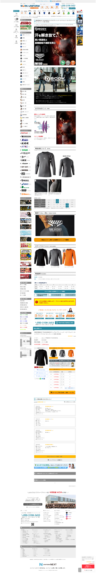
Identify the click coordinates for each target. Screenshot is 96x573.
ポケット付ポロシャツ (37, 543)
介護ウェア (24, 554)
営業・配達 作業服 (70, 24)
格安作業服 (22, 300)
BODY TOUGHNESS (44, 24)
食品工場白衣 (25, 556)
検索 (57, 4)
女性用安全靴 (69, 536)
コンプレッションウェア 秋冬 (63, 24)
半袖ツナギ (46, 532)
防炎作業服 (24, 535)
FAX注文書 (46, 514)
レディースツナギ (69, 533)
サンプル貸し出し (47, 519)
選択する (88, 566)
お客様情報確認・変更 (59, 522)
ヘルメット (35, 556)
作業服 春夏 (24, 532)
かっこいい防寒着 (47, 539)
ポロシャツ (35, 549)
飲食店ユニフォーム (26, 555)
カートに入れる (63, 392)
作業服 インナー (38, 24)
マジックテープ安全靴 (59, 540)
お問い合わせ (72, 8)
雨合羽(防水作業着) (47, 533)
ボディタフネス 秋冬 (50, 24)
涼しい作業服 (23, 235)
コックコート (36, 554)
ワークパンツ (35, 529)
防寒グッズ (22, 279)
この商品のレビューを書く (70, 401)
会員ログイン (58, 521)
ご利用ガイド (58, 512)
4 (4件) (75, 336)
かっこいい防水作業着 (48, 534)
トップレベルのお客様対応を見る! (32, 504)
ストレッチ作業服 (25, 538)
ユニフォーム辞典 (47, 555)
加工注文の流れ (41, 369)
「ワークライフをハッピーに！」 (42, 1)
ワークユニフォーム (32, 497)
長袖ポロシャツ (36, 542)
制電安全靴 (57, 537)
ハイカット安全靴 (58, 541)
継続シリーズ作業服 (24, 266)
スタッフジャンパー (59, 529)
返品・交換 (46, 518)
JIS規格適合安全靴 (59, 538)
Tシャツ (34, 538)
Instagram (69, 516)
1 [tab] (55, 483)
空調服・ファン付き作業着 (71, 539)
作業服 (23, 529)
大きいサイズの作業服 (24, 223)
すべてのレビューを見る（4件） (55, 456)
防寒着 (45, 538)
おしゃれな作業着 (25, 539)
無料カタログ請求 (47, 521)
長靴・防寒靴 (58, 535)
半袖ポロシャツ (36, 541)
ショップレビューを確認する (55, 460)
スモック (68, 534)
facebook (69, 514)
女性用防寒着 (69, 535)
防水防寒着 (46, 540)
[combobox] (48, 4)
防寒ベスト (46, 541)
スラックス (35, 532)
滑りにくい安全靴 (58, 539)
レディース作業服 (23, 217)
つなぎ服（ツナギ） (47, 529)
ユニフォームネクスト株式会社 (34, 507)
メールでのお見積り (47, 515)
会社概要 (57, 514)
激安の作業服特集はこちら (25, 260)
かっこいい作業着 (25, 533)
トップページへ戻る (59, 519)
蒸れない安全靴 (58, 536)
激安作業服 (24, 537)
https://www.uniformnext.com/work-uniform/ (30, 521)
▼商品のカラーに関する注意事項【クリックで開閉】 (55, 239)
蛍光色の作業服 (23, 329)
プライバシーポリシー (59, 515)
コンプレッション (36, 533)
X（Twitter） (70, 512)
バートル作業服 (47, 549)
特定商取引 (57, 518)
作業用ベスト (58, 531)
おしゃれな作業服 (23, 229)
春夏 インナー (36, 534)
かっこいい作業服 (56, 24)
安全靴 (35, 555)
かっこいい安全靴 (58, 534)
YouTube (69, 518)
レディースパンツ (69, 532)
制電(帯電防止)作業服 (26, 534)
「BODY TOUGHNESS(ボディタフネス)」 (65, 95)
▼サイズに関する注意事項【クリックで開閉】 (54, 291)
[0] (80, 14)
